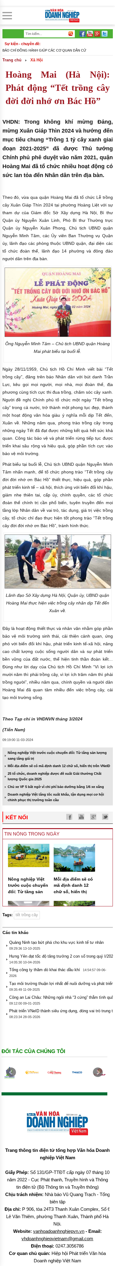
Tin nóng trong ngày (31, 833)
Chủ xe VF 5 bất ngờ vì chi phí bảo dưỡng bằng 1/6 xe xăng (56, 787)
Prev (11, 1072)
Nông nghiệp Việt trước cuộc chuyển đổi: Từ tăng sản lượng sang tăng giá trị (28, 892)
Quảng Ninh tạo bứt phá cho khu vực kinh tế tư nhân (56, 942)
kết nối (17, 817)
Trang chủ (11, 60)
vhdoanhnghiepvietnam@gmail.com (57, 1238)
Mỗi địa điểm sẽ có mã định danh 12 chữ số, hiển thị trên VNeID (59, 766)
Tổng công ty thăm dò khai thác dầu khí (44, 969)
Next (98, 1072)
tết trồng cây (27, 915)
